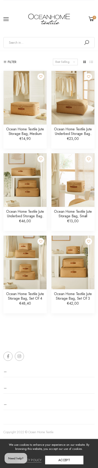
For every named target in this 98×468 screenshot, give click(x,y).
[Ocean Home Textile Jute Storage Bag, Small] (73, 180)
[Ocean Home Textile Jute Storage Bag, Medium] (25, 97)
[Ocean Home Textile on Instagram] (19, 356)
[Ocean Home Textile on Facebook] (8, 356)
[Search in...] (87, 42)
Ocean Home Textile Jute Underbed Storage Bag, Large (73, 133)
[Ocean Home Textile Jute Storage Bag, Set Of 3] (73, 262)
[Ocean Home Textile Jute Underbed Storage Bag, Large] (73, 97)
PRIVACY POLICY (29, 460)
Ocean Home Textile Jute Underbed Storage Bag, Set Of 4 (25, 216)
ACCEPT (64, 460)
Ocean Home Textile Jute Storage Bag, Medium (25, 131)
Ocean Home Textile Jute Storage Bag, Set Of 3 (73, 296)
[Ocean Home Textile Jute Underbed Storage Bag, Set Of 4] (25, 180)
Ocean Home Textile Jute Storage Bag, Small (73, 214)
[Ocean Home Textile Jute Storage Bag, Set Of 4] (25, 262)
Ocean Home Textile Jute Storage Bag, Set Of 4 (25, 296)
